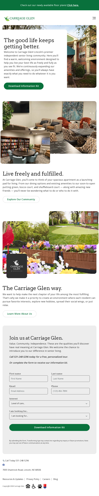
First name (15, 373)
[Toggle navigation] (94, 18)
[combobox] (49, 403)
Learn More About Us (19, 313)
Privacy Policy (32, 479)
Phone (54, 386)
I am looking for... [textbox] (19, 416)
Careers (46, 479)
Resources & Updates (13, 479)
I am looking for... (18, 411)
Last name (56, 373)
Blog (55, 479)
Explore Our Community (21, 199)
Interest (13, 398)
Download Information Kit (23, 85)
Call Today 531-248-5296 (17, 460)
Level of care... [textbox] (18, 403)
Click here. (73, 5)
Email (12, 386)
